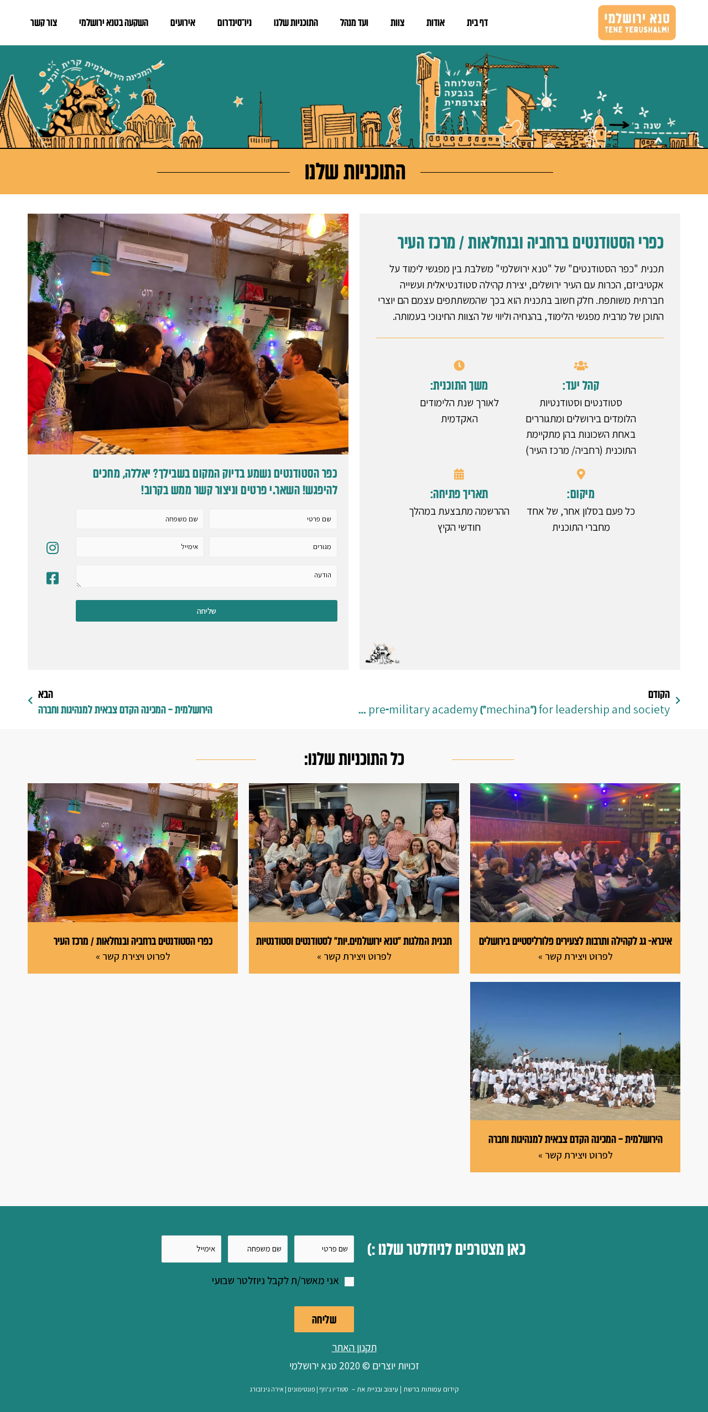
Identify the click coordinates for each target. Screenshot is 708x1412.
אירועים (182, 22)
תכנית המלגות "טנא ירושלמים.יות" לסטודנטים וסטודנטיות (354, 941)
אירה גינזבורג (266, 1389)
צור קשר (43, 22)
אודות (435, 22)
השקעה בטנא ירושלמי (113, 22)
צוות (397, 22)
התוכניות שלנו (296, 22)
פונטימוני (303, 1389)
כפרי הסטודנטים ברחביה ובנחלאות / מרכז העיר (133, 941)
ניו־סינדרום (234, 22)
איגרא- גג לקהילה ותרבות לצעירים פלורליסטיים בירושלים (575, 941)
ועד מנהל (354, 22)
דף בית (477, 22)
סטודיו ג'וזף (333, 1389)
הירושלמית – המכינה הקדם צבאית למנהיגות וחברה (575, 1139)
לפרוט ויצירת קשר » (575, 956)
